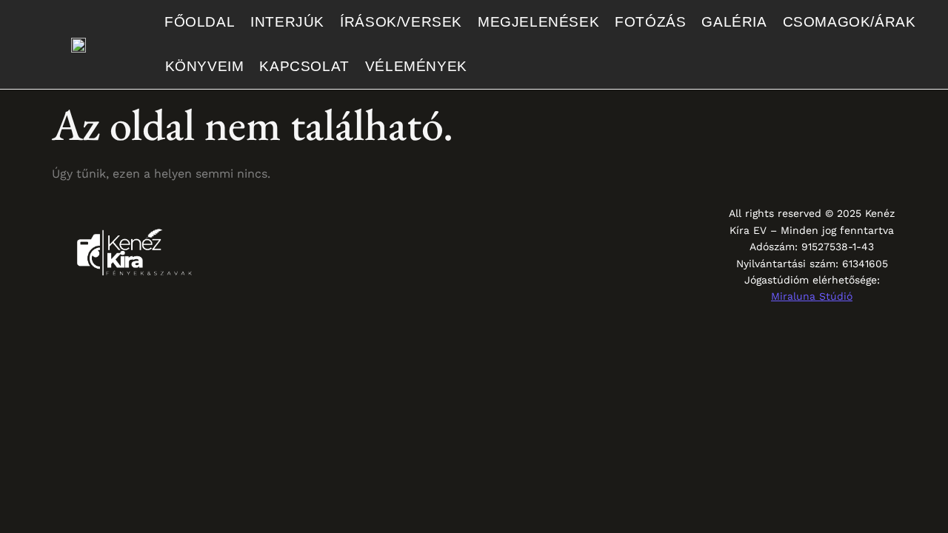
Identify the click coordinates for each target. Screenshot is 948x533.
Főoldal (199, 22)
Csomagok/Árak (849, 22)
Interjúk (287, 22)
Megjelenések (538, 22)
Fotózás (650, 22)
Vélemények (416, 66)
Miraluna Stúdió (811, 296)
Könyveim (204, 66)
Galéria (734, 22)
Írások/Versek (401, 22)
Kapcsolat (304, 66)
